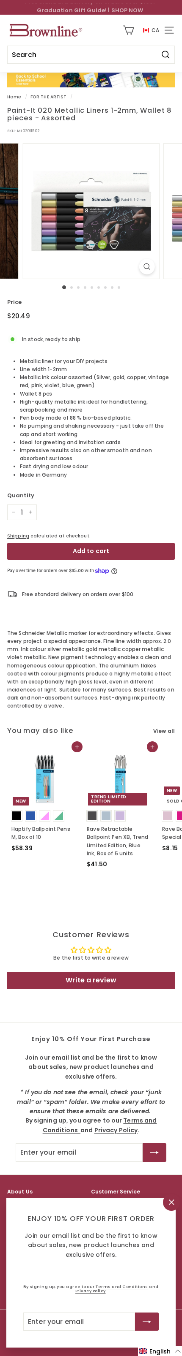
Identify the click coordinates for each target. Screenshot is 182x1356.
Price (14, 302)
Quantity (20, 495)
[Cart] (128, 30)
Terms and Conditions (122, 1286)
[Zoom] (146, 266)
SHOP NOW (127, 7)
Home (14, 97)
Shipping (18, 536)
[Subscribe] (147, 1321)
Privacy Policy (90, 1291)
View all (164, 731)
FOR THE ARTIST (48, 97)
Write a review (91, 980)
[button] (160, 1351)
